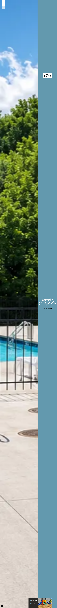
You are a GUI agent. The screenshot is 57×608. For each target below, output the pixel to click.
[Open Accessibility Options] (2, 605)
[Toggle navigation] (3, 3)
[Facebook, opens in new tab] (3, 7)
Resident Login (33, 600)
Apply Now (32, 603)
